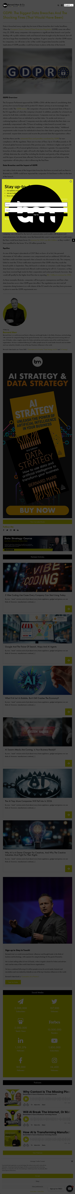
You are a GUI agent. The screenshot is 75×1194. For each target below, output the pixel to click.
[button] (71, 181)
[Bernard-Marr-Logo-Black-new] (14, 4)
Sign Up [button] (36, 215)
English (67, 5)
